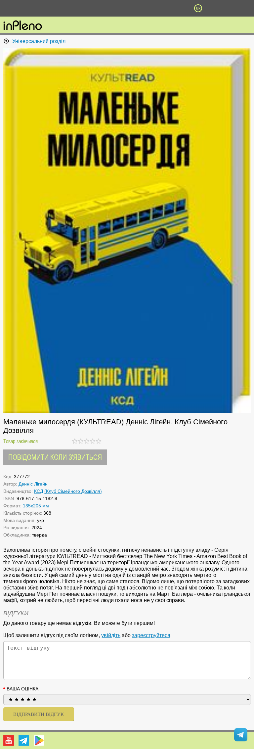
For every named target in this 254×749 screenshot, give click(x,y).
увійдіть (110, 635)
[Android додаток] (39, 740)
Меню (56, 8)
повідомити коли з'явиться (55, 457)
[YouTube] (8, 740)
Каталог (19, 8)
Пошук (91, 8)
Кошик (162, 8)
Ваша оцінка (22, 688)
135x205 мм (36, 505)
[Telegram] (24, 740)
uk (198, 8)
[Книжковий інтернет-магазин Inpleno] (22, 25)
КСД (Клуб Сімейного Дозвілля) (68, 491)
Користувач (127, 8)
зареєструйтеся (151, 635)
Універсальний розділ (38, 41)
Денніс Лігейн (33, 484)
